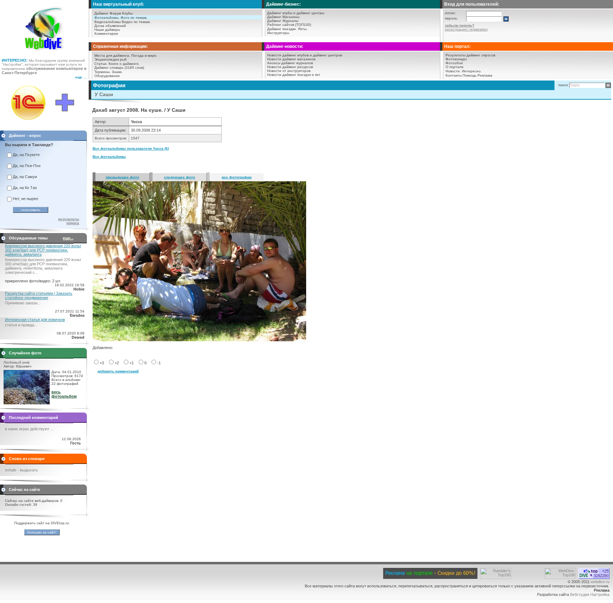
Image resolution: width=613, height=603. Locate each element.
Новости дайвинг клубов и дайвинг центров (304, 55)
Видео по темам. (136, 22)
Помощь (469, 75)
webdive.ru (600, 582)
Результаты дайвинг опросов (470, 55)
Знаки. (117, 72)
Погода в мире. (144, 55)
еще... (68, 238)
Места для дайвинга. (112, 55)
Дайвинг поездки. (282, 29)
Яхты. (303, 29)
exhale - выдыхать (21, 470)
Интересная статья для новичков (35, 319)
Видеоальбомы (107, 22)
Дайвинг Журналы (282, 21)
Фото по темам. (134, 18)
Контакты (454, 75)
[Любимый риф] (27, 403)
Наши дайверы (107, 30)
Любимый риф (17, 362)
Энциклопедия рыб (110, 59)
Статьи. (100, 64)
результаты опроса (68, 221)
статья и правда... (21, 325)
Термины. (102, 72)
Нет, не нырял (25, 199)
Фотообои (454, 63)
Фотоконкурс (456, 59)
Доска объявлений (110, 26)
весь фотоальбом (64, 394)
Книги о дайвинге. (124, 64)
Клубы (127, 13)
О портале (455, 67)
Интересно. (472, 71)
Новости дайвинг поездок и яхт (293, 75)
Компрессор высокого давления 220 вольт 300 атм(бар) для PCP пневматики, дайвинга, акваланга (43, 250)
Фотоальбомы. (107, 18)
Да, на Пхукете (26, 155)
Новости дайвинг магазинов (291, 59)
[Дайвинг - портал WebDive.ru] (44, 53)
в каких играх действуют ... (29, 429)
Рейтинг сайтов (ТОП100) (289, 25)
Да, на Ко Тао (25, 188)
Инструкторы (278, 33)
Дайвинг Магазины (283, 17)
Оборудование (107, 76)
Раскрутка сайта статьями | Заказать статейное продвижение (38, 295)
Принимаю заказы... (23, 303)
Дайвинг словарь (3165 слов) (119, 68)
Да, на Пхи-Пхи (26, 166)
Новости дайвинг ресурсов (290, 67)
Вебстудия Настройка (589, 594)
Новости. (453, 71)
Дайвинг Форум (107, 13)
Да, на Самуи (25, 177)
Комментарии (106, 33)
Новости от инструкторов (288, 71)
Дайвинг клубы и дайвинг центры (295, 13)
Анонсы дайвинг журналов (290, 63)
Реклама (484, 75)
